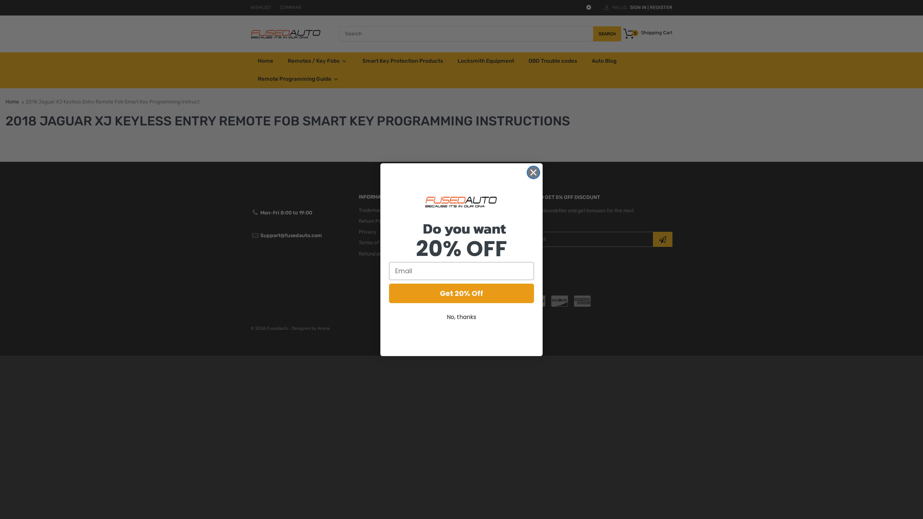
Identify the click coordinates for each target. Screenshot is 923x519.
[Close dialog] (533, 172)
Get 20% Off (461, 293)
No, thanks (461, 317)
